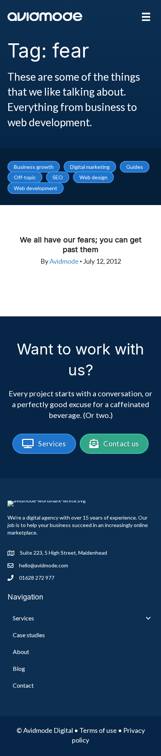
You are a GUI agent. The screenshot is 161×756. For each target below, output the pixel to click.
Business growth (34, 167)
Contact (23, 685)
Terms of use (98, 730)
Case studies (29, 634)
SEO (57, 177)
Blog (19, 668)
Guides (134, 167)
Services (23, 618)
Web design (93, 177)
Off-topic (25, 177)
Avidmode (64, 261)
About (21, 651)
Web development (35, 188)
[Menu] (146, 16)
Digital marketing (90, 167)
